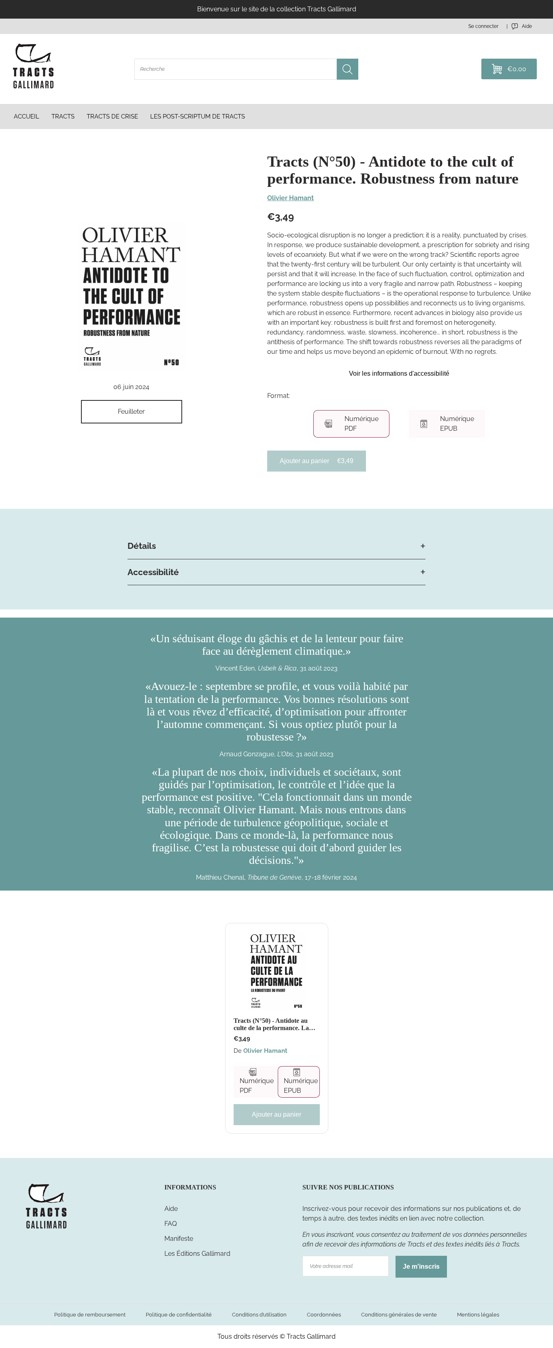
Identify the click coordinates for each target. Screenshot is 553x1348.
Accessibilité (153, 572)
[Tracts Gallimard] (46, 1228)
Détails (142, 546)
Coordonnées (324, 1315)
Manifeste (178, 1238)
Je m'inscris (421, 1266)
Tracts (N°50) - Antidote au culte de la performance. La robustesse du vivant (271, 1024)
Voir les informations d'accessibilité (399, 373)
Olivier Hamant (290, 198)
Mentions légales (478, 1315)
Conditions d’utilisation (259, 1315)
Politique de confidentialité (179, 1315)
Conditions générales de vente (399, 1315)
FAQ (170, 1223)
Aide (171, 1209)
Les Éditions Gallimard (197, 1253)
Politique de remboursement (89, 1315)
